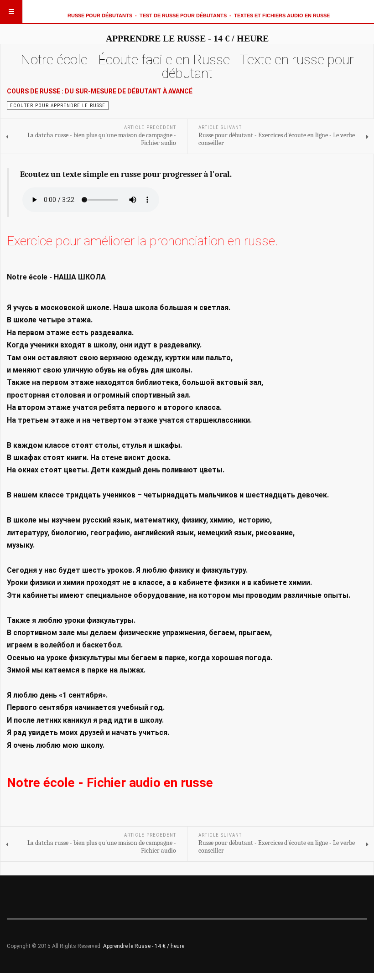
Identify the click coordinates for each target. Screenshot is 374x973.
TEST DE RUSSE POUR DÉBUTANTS (183, 15)
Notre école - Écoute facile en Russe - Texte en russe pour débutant (187, 66)
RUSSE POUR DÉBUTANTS (100, 15)
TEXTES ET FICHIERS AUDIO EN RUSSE (282, 15)
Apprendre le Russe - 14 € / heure (143, 946)
